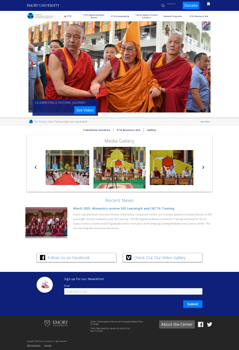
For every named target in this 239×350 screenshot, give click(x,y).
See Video (84, 110)
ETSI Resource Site (128, 130)
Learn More (205, 121)
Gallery (151, 130)
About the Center (177, 324)
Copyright (48, 345)
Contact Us (171, 4)
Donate (191, 5)
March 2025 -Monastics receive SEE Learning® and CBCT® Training (123, 208)
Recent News (119, 200)
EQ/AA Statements (33, 345)
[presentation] (32, 68)
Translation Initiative (96, 130)
